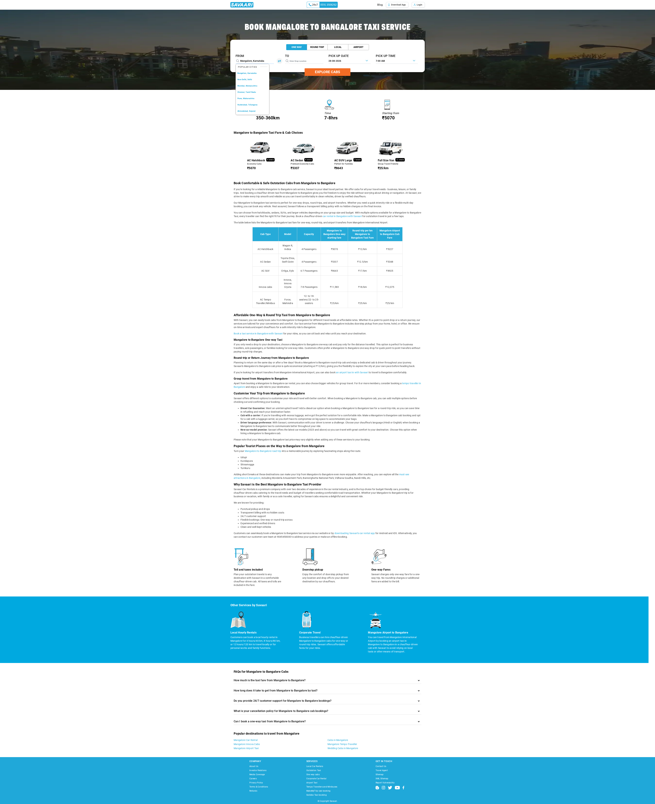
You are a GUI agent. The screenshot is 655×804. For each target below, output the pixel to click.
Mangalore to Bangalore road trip (263, 451)
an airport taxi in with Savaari (352, 372)
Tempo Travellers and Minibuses (321, 787)
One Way (297, 47)
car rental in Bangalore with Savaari (342, 216)
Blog (380, 4)
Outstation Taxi (313, 770)
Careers (253, 778)
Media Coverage (257, 774)
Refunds (253, 791)
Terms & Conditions (258, 787)
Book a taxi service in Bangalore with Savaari (258, 333)
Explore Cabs (327, 72)
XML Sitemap (382, 778)
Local (338, 47)
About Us (253, 766)
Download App (398, 4)
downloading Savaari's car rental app (354, 533)
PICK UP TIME (386, 56)
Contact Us (381, 766)
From (240, 56)
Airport (358, 47)
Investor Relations (258, 770)
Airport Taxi (311, 782)
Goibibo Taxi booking (316, 795)
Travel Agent (382, 770)
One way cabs (313, 774)
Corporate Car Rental (316, 778)
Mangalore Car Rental (246, 740)
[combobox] (397, 60)
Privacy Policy (256, 782)
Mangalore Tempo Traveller (342, 744)
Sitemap (380, 774)
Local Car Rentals (314, 766)
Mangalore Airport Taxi (246, 748)
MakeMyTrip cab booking (318, 791)
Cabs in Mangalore (338, 740)
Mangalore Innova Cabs (247, 744)
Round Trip (317, 47)
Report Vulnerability (385, 782)
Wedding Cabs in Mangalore (343, 748)
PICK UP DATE (339, 56)
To (287, 56)
